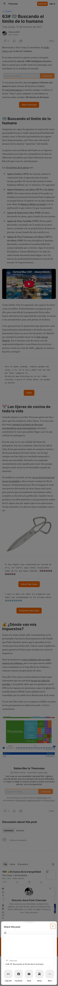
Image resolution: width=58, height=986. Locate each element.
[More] (49, 974)
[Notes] (39, 974)
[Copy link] (8, 974)
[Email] (29, 974)
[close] (53, 926)
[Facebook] (18, 974)
